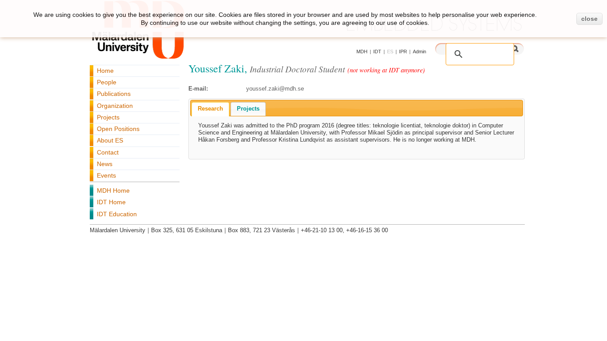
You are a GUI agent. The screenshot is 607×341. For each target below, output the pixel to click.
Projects (108, 117)
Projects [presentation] (248, 108)
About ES (110, 140)
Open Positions (118, 128)
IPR (403, 51)
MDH (361, 51)
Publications (114, 93)
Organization (115, 105)
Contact (108, 152)
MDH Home (113, 190)
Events (106, 175)
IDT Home (111, 202)
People (106, 82)
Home (105, 70)
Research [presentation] (210, 108)
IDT (377, 51)
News (104, 163)
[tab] (210, 109)
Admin (419, 51)
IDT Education (117, 214)
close (589, 18)
